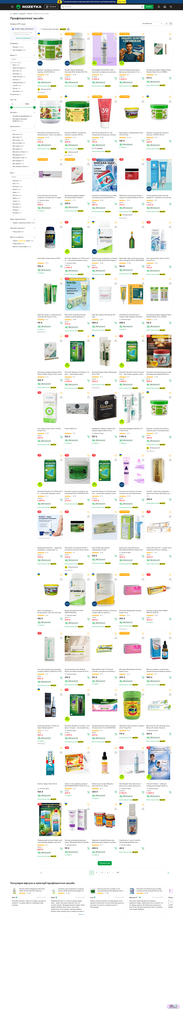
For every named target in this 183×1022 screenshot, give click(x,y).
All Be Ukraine (19, 76)
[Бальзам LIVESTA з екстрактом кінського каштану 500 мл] (77, 112)
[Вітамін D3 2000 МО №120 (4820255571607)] (77, 589)
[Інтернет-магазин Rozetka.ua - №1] (29, 7)
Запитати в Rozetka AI (23, 38)
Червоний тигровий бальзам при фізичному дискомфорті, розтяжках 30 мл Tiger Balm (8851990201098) (104, 841)
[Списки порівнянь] (165, 7)
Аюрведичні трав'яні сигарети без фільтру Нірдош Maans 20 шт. (103, 429)
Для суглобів (19, 143)
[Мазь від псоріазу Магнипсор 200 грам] (104, 294)
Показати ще (14, 94)
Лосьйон (17, 213)
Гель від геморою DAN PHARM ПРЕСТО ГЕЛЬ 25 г (156, 611)
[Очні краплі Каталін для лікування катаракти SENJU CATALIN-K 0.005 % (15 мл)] (50, 648)
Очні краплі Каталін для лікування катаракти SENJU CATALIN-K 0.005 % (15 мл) (49, 671)
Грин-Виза (18, 91)
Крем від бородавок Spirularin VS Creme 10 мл (130, 429)
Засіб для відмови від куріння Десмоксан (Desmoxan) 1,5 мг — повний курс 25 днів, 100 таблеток (131, 71)
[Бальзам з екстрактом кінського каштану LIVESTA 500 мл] (50, 49)
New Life (17, 71)
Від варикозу (19, 155)
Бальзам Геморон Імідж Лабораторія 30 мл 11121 (104, 373)
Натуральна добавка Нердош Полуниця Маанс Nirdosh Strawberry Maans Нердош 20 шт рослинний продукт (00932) (76, 197)
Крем (16, 192)
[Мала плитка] (171, 24)
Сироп (16, 201)
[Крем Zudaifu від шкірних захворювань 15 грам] (104, 527)
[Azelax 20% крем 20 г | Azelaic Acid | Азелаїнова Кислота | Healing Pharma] (159, 527)
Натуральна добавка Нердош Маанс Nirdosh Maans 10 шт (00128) (158, 316)
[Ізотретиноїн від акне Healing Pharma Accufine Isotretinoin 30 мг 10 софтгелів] (77, 648)
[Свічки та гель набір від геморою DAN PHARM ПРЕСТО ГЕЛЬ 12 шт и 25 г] (77, 763)
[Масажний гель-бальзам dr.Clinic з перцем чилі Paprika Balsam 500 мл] (132, 174)
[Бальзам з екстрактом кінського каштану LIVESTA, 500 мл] (159, 112)
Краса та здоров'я (19, 13)
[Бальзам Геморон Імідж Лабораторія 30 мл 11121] (104, 351)
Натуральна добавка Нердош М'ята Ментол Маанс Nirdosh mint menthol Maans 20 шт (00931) (50, 373)
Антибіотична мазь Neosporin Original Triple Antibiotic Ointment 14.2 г (130, 316)
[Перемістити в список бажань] (61, 34)
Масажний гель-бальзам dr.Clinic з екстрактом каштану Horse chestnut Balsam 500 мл (77, 549)
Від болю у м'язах (20, 152)
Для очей (17, 137)
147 (118, 872)
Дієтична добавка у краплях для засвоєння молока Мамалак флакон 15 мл (158, 671)
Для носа (18, 134)
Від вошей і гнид (20, 157)
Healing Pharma (19, 82)
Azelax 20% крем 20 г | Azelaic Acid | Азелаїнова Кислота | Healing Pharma (158, 549)
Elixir (16, 65)
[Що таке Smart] (68, 29)
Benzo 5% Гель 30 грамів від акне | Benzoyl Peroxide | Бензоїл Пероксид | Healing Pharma (158, 727)
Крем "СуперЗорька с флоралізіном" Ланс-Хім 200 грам (49, 611)
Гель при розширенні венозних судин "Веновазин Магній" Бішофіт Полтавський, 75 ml (77, 841)
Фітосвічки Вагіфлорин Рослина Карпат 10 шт (130, 611)
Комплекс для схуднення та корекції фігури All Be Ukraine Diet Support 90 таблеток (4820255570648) (104, 260)
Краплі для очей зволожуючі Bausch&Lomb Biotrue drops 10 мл (131, 549)
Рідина (16, 198)
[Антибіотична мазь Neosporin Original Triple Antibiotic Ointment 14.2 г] (132, 294)
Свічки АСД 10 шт (71, 428)
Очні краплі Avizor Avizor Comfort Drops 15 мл (49, 429)
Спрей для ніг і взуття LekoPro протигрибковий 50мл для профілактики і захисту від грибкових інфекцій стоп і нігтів (130, 841)
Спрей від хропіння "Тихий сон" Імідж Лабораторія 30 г (48, 727)
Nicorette (17, 74)
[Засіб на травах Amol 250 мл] (50, 763)
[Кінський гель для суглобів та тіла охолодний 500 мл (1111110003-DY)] (77, 470)
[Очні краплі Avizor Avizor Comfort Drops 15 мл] (50, 407)
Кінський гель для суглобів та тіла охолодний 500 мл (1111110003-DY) (77, 492)
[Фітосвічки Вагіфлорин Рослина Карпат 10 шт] (132, 589)
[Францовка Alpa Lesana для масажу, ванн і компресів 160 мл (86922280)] (132, 237)
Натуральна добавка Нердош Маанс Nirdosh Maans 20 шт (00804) (158, 71)
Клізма (16, 210)
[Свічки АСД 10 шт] (77, 407)
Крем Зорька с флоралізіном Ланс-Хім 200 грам (131, 134)
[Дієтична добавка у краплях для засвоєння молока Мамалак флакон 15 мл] (159, 648)
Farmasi (17, 79)
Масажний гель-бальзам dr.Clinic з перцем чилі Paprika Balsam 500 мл (131, 196)
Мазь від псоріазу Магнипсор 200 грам (103, 316)
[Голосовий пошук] (142, 7)
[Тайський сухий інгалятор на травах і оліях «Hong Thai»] (132, 705)
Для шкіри (18, 146)
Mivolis (16, 88)
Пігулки (17, 195)
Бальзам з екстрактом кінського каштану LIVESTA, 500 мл (157, 134)
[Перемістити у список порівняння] (61, 38)
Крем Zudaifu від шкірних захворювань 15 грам (101, 549)
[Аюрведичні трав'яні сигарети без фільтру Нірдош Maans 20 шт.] (104, 407)
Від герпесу (18, 163)
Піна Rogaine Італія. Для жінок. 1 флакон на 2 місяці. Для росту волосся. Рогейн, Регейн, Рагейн (130, 785)
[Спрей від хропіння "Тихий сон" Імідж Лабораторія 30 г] (50, 705)
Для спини (18, 140)
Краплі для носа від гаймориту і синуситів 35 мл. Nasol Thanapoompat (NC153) (103, 785)
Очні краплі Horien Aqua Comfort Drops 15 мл (157, 259)
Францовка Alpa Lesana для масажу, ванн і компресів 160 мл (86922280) (131, 259)
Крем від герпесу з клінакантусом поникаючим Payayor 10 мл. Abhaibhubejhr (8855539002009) (49, 316)
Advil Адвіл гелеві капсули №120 (48, 258)
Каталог (53, 7)
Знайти (149, 7)
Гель (16, 183)
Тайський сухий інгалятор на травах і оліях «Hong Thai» (131, 727)
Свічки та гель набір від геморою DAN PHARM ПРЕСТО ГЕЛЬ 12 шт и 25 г (77, 785)
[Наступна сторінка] (168, 873)
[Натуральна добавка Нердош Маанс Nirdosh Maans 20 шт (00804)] (159, 49)
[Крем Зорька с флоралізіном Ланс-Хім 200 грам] (132, 112)
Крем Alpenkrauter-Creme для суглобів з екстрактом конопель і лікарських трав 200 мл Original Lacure (103, 671)
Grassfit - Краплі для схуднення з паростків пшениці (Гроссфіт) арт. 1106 (158, 493)
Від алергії (17, 149)
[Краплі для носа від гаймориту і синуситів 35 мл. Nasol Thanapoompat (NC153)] (104, 763)
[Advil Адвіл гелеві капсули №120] (50, 237)
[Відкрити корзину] (171, 7)
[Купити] (61, 78)
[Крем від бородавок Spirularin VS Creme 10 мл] (132, 407)
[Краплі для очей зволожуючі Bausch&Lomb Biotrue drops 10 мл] (132, 527)
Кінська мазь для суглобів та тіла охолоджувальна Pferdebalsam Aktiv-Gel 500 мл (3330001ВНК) (110, 890)
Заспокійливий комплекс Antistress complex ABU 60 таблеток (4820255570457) (104, 612)
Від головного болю (21, 166)
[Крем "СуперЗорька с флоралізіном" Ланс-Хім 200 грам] (50, 589)
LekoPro (17, 85)
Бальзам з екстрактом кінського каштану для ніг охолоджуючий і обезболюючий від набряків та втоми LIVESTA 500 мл (157, 430)
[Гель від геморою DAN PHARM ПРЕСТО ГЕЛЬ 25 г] (159, 589)
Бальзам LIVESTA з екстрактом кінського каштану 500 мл (75, 134)
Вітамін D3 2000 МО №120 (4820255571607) (74, 611)
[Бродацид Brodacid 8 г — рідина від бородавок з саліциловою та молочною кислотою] (50, 527)
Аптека (29, 13)
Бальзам (17, 180)
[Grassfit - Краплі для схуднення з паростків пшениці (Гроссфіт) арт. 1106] (159, 470)
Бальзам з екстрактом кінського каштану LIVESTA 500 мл (48, 71)
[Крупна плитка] (167, 24)
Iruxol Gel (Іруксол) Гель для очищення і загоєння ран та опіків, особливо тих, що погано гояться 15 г (49, 197)
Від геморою (18, 160)
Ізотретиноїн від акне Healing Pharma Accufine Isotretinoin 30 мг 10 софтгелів (76, 671)
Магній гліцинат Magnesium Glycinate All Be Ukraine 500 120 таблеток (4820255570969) (76, 71)
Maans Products (19, 68)
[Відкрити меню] (12, 7)
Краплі (17, 189)
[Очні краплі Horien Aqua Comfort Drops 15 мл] (159, 237)
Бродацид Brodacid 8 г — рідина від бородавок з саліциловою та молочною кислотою (49, 549)
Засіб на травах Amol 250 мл (47, 784)
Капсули (17, 186)
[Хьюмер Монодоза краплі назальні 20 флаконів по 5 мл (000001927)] (104, 705)
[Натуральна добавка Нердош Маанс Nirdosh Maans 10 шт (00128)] (159, 294)
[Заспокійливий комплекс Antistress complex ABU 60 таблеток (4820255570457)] (104, 589)
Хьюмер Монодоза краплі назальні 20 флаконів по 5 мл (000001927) (104, 727)
